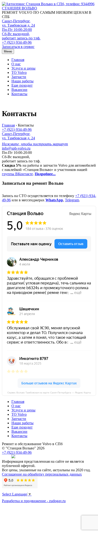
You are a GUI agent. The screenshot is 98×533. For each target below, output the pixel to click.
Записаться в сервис (18, 47)
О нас (16, 64)
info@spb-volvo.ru (16, 148)
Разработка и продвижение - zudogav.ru (34, 501)
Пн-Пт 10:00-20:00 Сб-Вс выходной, (21, 34)
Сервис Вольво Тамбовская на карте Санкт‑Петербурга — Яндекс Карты (49, 392)
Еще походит (22, 85)
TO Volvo (19, 73)
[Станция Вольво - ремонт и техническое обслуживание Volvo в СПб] (49, 4)
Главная (17, 60)
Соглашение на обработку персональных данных (42, 474)
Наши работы (22, 81)
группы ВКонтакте (17, 174)
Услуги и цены (23, 68)
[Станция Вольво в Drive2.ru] (13, 457)
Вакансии (19, 90)
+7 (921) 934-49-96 (17, 42)
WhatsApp (54, 200)
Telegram (72, 200)
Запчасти (18, 77)
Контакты (19, 94)
